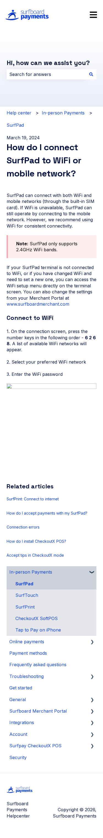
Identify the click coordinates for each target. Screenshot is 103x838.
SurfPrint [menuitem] (25, 607)
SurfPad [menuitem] (24, 583)
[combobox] (46, 74)
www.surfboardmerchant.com (38, 304)
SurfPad (15, 125)
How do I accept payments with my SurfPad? (47, 513)
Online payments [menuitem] (26, 641)
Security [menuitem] (18, 757)
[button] (92, 572)
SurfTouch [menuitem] (26, 595)
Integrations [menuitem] (21, 722)
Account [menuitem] (18, 734)
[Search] (91, 74)
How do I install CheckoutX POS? (36, 541)
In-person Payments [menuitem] (30, 572)
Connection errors (23, 527)
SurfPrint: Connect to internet (33, 499)
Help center (19, 113)
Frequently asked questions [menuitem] (37, 664)
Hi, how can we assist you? (48, 63)
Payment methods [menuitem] (28, 653)
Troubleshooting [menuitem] (26, 676)
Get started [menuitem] (20, 688)
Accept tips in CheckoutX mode (35, 555)
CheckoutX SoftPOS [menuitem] (36, 618)
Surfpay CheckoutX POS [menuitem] (35, 745)
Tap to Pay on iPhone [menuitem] (38, 630)
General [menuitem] (17, 699)
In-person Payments (63, 113)
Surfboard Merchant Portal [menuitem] (38, 711)
